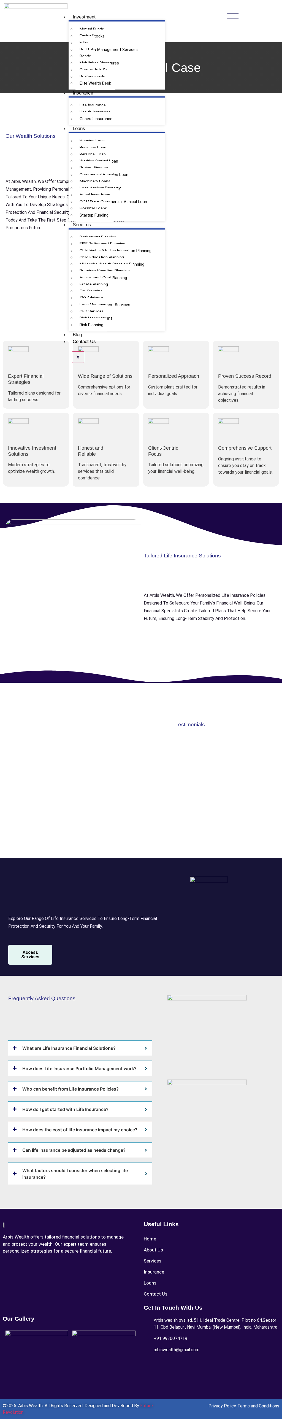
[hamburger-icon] (233, 16)
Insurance (83, 93)
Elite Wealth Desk (95, 83)
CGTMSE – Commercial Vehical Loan (113, 201)
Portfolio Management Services (109, 49)
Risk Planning (91, 324)
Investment (84, 17)
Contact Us (84, 341)
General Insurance (96, 118)
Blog (77, 334)
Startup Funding (94, 215)
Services (82, 224)
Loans (79, 128)
